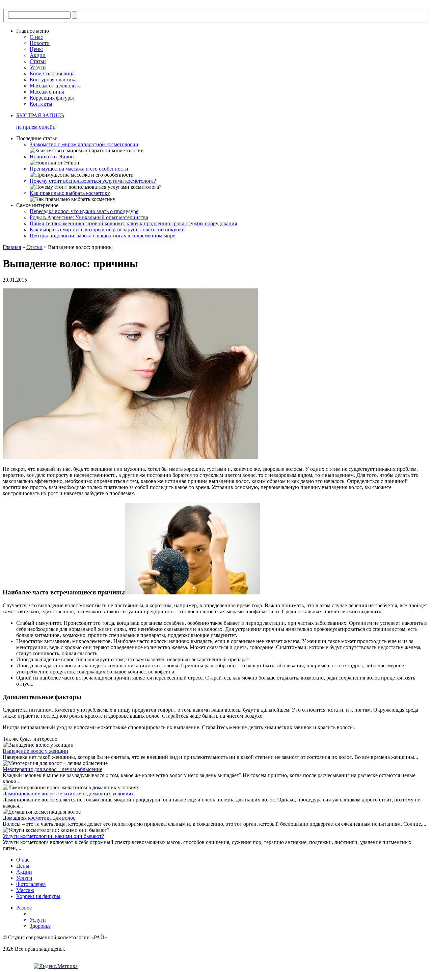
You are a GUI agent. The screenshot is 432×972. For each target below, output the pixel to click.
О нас (36, 37)
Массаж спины (47, 92)
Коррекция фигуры (52, 98)
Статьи (38, 61)
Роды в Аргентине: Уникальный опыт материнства (89, 217)
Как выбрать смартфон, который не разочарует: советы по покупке (107, 229)
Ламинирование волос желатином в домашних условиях (68, 793)
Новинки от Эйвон (52, 156)
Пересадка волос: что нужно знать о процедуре (84, 211)
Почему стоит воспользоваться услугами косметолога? (93, 181)
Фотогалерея (31, 884)
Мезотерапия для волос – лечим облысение (52, 769)
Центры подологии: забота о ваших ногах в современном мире (102, 235)
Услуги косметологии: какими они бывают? (53, 836)
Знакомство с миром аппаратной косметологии (84, 144)
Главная (12, 247)
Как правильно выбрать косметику (70, 193)
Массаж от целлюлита (55, 85)
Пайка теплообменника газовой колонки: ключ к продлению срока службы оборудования (133, 223)
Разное (24, 908)
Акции (38, 55)
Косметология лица (52, 73)
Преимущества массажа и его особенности (79, 169)
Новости (40, 43)
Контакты (41, 104)
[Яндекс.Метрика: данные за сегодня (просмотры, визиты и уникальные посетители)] (56, 966)
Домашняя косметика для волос (39, 818)
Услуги (38, 67)
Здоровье (40, 926)
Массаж (25, 890)
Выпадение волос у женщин (35, 751)
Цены (36, 49)
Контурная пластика (53, 79)
